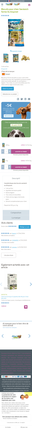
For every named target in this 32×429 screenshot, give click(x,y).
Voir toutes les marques (10, 327)
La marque (16, 217)
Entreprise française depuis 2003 (17, 1)
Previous (1, 284)
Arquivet (4, 69)
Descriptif (16, 178)
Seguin (14, 233)
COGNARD (15, 240)
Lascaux (14, 247)
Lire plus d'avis (8, 255)
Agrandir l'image (17, 51)
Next (31, 284)
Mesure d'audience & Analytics (10, 418)
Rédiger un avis (24, 227)
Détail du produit (8, 89)
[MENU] (3, 4)
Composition (16, 212)
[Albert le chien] (16, 337)
